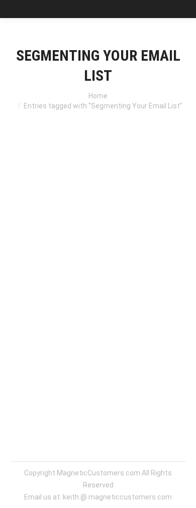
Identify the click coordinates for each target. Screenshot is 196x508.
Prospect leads (47, 243)
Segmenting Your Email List (90, 210)
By (49, 255)
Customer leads (48, 231)
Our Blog (142, 231)
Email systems (101, 231)
